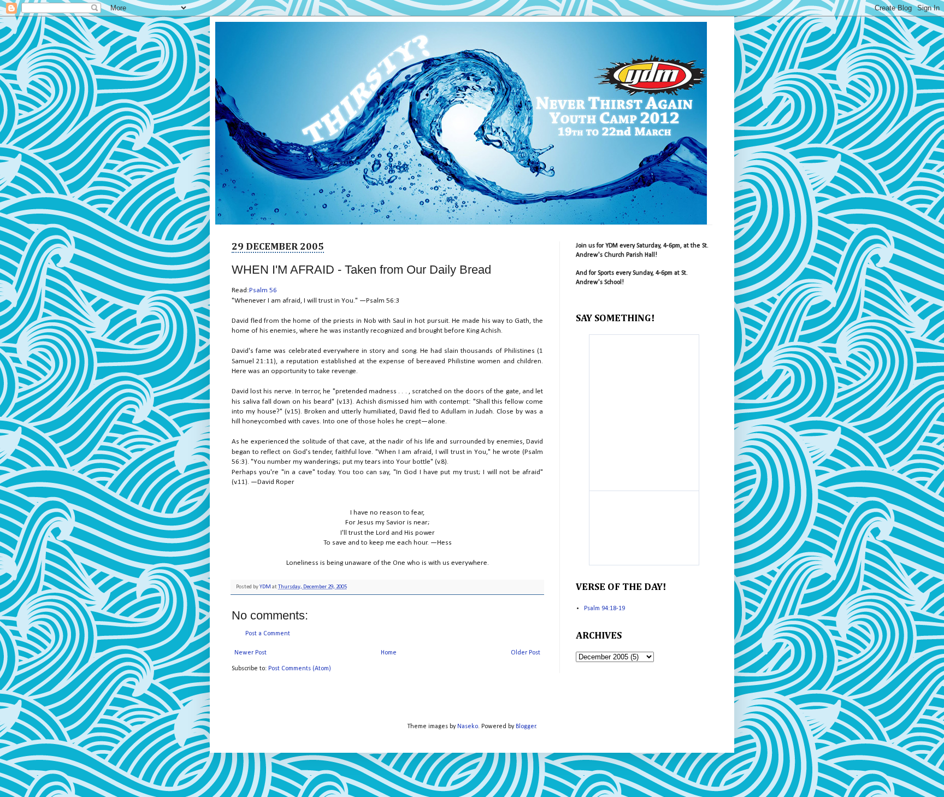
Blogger (526, 726)
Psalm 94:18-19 (604, 608)
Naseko (467, 726)
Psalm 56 (263, 290)
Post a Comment (267, 633)
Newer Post (250, 653)
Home (389, 653)
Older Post (525, 653)
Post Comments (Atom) (299, 668)
